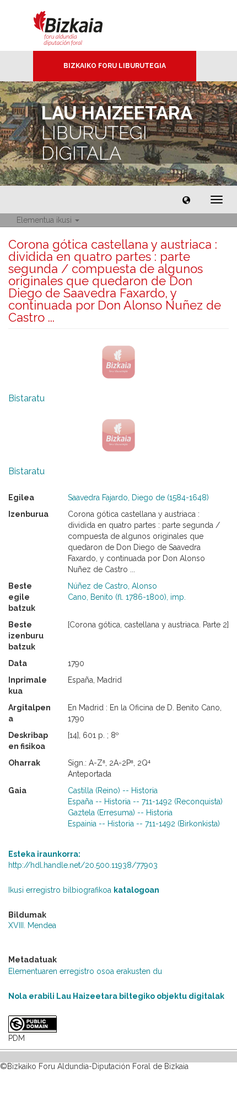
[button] (186, 199)
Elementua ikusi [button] (45, 220)
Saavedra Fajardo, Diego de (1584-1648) (138, 497)
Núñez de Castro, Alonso (112, 586)
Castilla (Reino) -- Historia (113, 790)
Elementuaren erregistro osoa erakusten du (85, 971)
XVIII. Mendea (32, 925)
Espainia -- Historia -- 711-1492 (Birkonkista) (144, 823)
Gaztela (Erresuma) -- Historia (120, 812)
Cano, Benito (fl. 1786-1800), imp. (127, 597)
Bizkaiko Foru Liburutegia (114, 66)
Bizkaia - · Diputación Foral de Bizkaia (79, 25)
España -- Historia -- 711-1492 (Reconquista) (145, 801)
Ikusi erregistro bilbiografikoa (83, 890)
